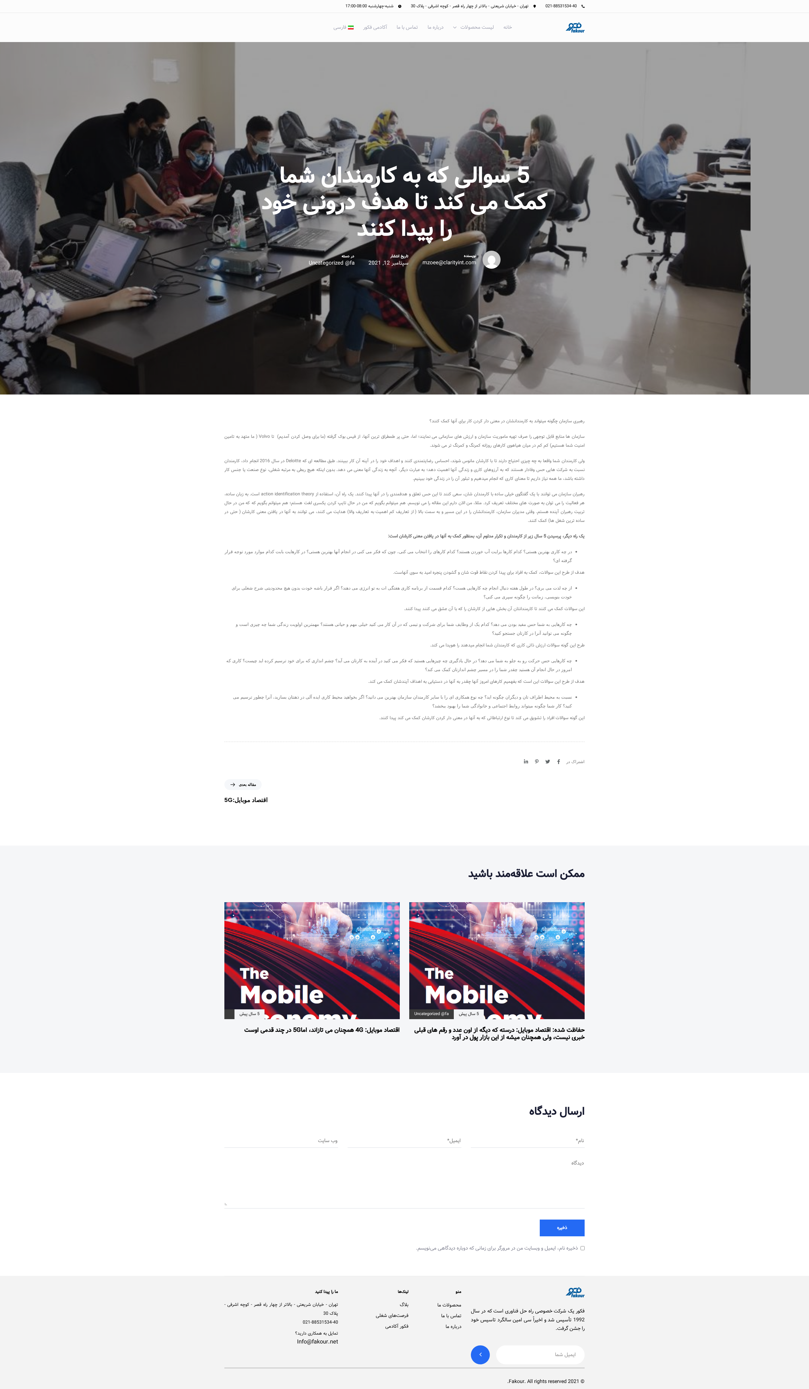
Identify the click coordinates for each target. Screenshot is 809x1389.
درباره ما (436, 27)
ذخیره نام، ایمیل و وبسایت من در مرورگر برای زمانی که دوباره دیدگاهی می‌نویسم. (497, 1248)
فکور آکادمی (397, 1326)
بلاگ (404, 1305)
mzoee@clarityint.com (449, 263)
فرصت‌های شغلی (392, 1315)
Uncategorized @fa (332, 263)
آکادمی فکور (375, 27)
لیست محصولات (477, 27)
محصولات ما (449, 1305)
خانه (507, 27)
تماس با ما (407, 27)
